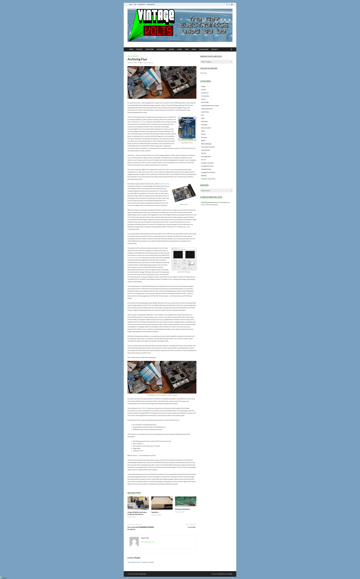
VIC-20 (203, 159)
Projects (214, 49)
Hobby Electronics (207, 109)
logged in (139, 562)
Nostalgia (204, 124)
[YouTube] (232, 4)
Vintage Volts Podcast (208, 172)
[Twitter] (229, 4)
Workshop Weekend (182, 509)
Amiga (203, 86)
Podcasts (204, 137)
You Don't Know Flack (208, 179)
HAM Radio (205, 102)
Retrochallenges (206, 144)
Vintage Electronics (207, 166)
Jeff (141, 62)
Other (203, 131)
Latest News (205, 112)
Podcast (139, 49)
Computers (150, 49)
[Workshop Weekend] (185, 507)
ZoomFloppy (142, 122)
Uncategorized (206, 156)
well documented (135, 257)
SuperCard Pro (164, 184)
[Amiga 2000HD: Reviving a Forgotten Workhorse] (138, 510)
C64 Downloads (151, 4)
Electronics (161, 49)
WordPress (222, 574)
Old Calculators (206, 128)
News (203, 118)
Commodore (205, 96)
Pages (194, 49)
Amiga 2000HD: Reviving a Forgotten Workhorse (137, 513)
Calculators (204, 93)
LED (202, 115)
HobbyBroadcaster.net (208, 202)
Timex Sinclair (205, 150)
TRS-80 (203, 153)
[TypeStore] (162, 510)
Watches (204, 175)
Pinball (203, 134)
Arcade (171, 49)
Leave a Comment (148, 62)
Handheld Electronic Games (210, 105)
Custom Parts (141, 4)
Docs (135, 4)
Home (131, 49)
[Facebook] (227, 4)
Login (130, 4)
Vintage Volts (142, 574)
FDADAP (144, 408)
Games (179, 49)
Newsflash (204, 121)
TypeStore (155, 512)
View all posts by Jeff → (148, 542)
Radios (203, 140)
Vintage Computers (133, 56)
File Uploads (203, 49)
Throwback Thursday (208, 147)
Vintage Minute (206, 169)
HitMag (230, 574)
